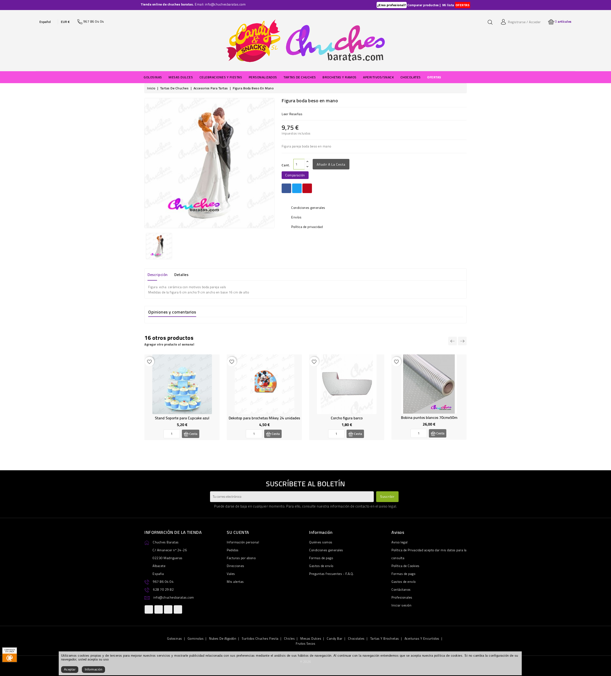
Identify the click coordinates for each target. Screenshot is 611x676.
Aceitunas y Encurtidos (422, 638)
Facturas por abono (241, 558)
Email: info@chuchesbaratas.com (220, 4)
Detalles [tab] (181, 274)
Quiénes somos (320, 542)
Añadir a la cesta (331, 164)
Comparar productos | (424, 5)
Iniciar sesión (401, 605)
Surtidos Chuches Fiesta (260, 638)
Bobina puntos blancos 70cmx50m (429, 417)
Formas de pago (321, 558)
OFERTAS (463, 5)
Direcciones (235, 566)
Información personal (243, 542)
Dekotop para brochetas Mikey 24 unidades (264, 418)
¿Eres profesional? (391, 5)
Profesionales (401, 597)
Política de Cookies (405, 566)
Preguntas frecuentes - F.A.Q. (331, 574)
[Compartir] (286, 188)
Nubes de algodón (222, 638)
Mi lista (448, 5)
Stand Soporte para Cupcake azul (182, 418)
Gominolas (196, 638)
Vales (231, 574)
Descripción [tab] (157, 274)
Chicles (289, 638)
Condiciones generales (326, 550)
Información (93, 669)
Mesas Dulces (310, 638)
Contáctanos (401, 589)
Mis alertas (235, 582)
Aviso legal (399, 542)
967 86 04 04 (163, 582)
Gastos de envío (321, 566)
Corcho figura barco (347, 418)
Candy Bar (334, 638)
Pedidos (233, 550)
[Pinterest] (307, 188)
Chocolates (356, 638)
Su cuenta (238, 532)
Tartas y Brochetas (384, 638)
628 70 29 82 (163, 589)
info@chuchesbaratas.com (173, 597)
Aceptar (70, 669)
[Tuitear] (297, 188)
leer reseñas (292, 114)
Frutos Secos (305, 643)
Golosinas (174, 638)
